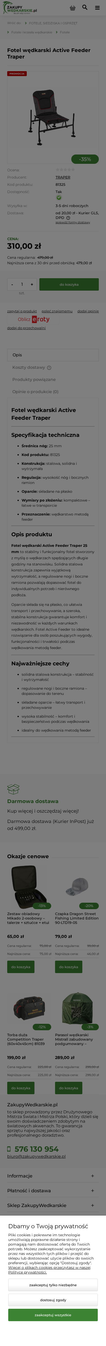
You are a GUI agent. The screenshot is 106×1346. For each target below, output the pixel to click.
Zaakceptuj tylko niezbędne (53, 1285)
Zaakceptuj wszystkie (53, 1315)
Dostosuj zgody (53, 1300)
